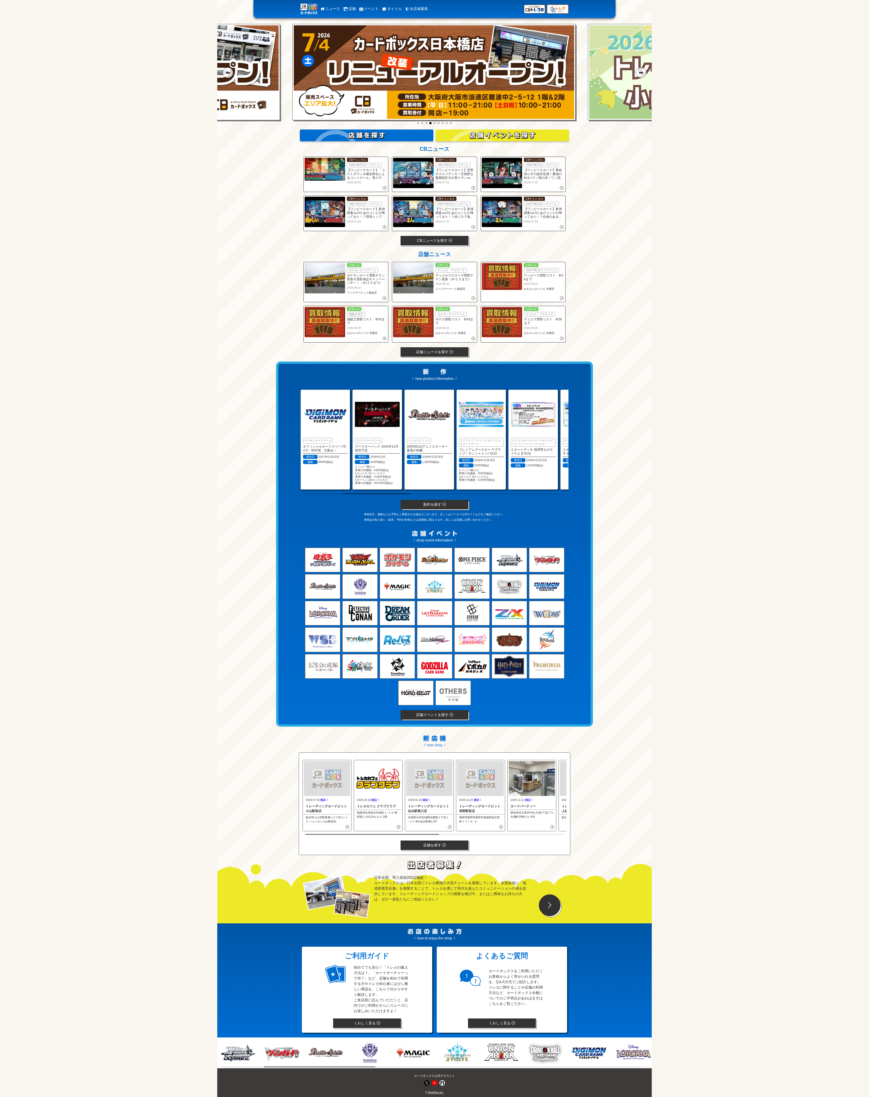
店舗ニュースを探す (432, 352)
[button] (227, 72)
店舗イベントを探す (432, 715)
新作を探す (432, 504)
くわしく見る (365, 1023)
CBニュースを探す (433, 240)
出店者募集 (418, 9)
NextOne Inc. (436, 1092)
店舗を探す (432, 845)
